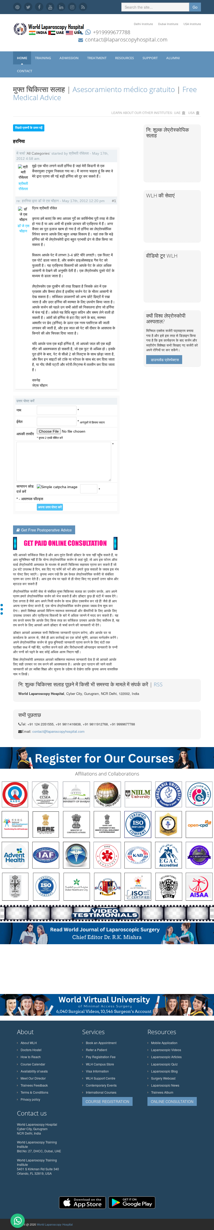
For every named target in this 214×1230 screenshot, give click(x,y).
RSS (158, 684)
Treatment (97, 58)
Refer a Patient (96, 1049)
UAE (177, 112)
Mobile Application (164, 1042)
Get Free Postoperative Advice (46, 529)
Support (150, 58)
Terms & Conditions (34, 1092)
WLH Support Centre (100, 1078)
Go (195, 7)
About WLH (29, 1042)
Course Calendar (33, 1064)
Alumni (173, 58)
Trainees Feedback (34, 1085)
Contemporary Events (101, 1085)
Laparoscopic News (165, 1085)
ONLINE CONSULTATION (172, 1101)
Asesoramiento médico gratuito (124, 89)
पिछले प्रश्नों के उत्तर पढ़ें (28, 128)
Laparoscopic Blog (164, 1071)
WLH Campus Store (100, 1064)
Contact (25, 71)
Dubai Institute (168, 24)
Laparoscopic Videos (166, 1049)
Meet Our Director (33, 1078)
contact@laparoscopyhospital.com (126, 39)
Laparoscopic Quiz (164, 1064)
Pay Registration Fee (101, 1057)
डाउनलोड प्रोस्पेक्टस (165, 359)
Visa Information (97, 1071)
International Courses (101, 1092)
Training (43, 58)
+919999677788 (111, 32)
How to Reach (31, 1057)
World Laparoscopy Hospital (55, 1224)
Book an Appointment (101, 1042)
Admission (69, 58)
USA (191, 112)
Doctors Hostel (31, 1049)
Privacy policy (30, 1099)
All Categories (38, 153)
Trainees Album (162, 1092)
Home (22, 58)
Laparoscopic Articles (166, 1057)
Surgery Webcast (163, 1078)
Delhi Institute (143, 24)
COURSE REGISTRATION (107, 1101)
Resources (125, 58)
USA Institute (192, 24)
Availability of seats (34, 1071)
